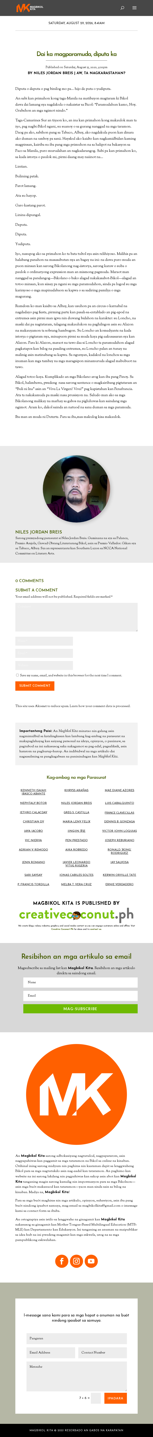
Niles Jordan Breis (53, 73)
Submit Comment (34, 686)
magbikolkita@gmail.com (101, 1205)
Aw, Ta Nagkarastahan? (100, 73)
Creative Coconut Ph (62, 929)
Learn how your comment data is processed (100, 706)
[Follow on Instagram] (76, 1261)
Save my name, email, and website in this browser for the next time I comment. (71, 676)
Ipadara (116, 1398)
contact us (95, 929)
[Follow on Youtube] (91, 1261)
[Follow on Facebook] (61, 1261)
